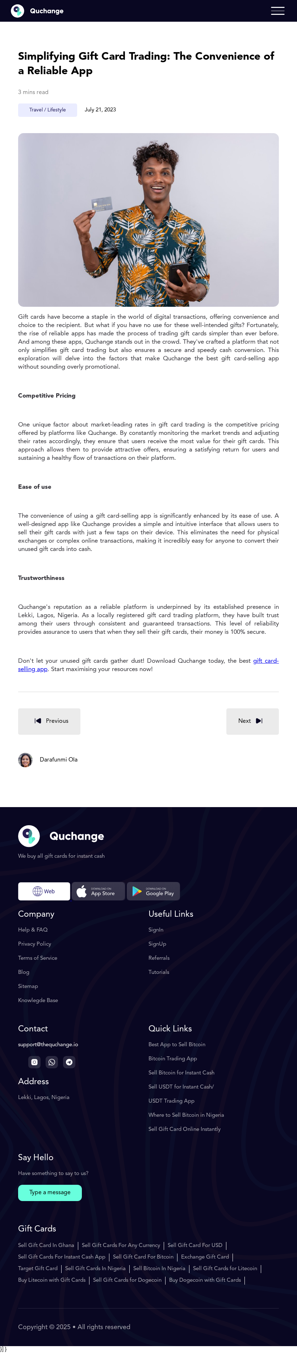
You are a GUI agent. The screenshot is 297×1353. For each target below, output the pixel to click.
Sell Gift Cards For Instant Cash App (61, 1257)
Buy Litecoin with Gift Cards (51, 1280)
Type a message (50, 1193)
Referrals (159, 958)
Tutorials (158, 972)
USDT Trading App (171, 1101)
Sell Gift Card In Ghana (46, 1245)
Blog (23, 972)
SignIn (155, 930)
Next (244, 721)
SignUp (157, 944)
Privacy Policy (34, 944)
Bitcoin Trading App (172, 1059)
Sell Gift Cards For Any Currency (121, 1245)
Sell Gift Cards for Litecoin (225, 1269)
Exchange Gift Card (205, 1257)
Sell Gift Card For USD (195, 1245)
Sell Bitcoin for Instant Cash (181, 1073)
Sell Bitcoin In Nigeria (159, 1269)
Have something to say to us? (53, 1173)
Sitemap (28, 986)
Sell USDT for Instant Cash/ (181, 1087)
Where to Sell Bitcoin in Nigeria (186, 1115)
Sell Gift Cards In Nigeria (95, 1269)
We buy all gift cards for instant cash (61, 856)
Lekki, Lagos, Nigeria (44, 1097)
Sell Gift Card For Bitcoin (143, 1257)
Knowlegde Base (38, 1001)
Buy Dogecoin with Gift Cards (205, 1280)
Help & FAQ (33, 930)
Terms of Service (37, 958)
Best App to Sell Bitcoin (176, 1045)
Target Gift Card (38, 1269)
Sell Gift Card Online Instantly (184, 1129)
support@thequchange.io (48, 1045)
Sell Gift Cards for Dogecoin (127, 1280)
